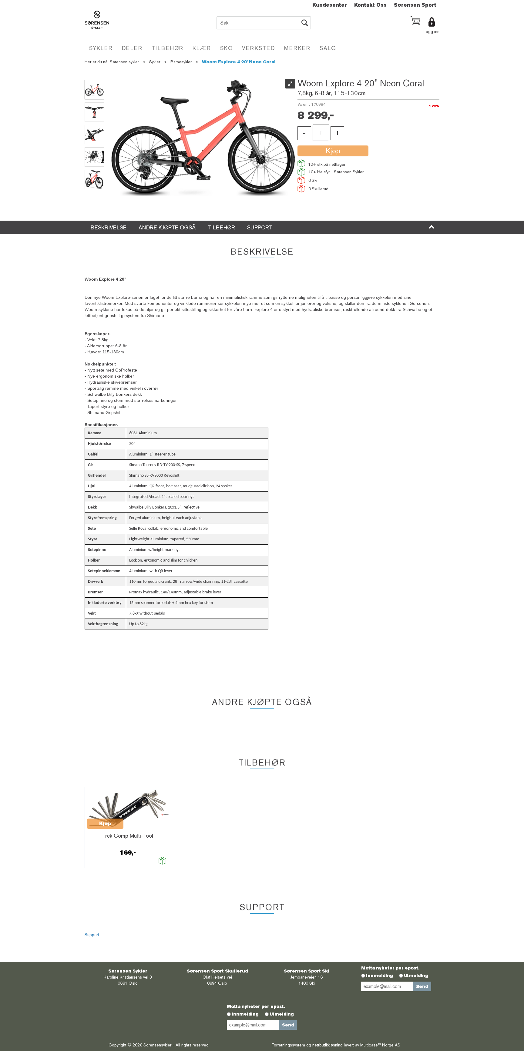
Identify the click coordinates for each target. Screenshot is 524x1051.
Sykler (101, 48)
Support (92, 934)
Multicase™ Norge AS (380, 1045)
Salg (328, 48)
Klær (202, 48)
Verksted (258, 48)
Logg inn (431, 31)
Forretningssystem (288, 1045)
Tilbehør (167, 48)
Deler (132, 48)
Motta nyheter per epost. (390, 968)
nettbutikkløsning (327, 1045)
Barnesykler (181, 61)
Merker (297, 48)
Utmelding (416, 975)
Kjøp (333, 150)
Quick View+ (139, 820)
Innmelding (379, 975)
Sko (226, 48)
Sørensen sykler (124, 61)
